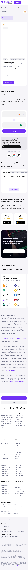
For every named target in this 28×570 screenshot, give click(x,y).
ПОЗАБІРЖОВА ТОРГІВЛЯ (13, 536)
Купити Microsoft (19, 475)
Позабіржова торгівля (6, 423)
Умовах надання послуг (10, 370)
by (4, 520)
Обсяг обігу (17, 66)
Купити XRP (4, 471)
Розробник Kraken (19, 421)
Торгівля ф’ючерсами (6, 421)
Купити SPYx (4, 491)
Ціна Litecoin (4, 454)
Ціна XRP (3, 449)
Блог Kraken (18, 419)
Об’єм (4, 71)
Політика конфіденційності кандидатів (9, 513)
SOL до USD (18, 451)
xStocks (11, 531)
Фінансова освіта (19, 481)
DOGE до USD (18, 453)
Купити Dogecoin (5, 469)
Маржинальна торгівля (6, 419)
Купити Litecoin (5, 477)
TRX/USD (17, 456)
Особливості (4, 413)
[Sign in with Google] (14, 155)
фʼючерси (17, 338)
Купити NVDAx (4, 485)
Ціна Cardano (4, 451)
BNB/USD (17, 449)
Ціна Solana (4, 453)
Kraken (2, 525)
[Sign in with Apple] (9, 155)
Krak (2, 536)
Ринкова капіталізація (7, 66)
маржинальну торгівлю (8, 338)
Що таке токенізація (20, 491)
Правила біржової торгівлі (17, 509)
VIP (21, 525)
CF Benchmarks (17, 531)
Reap (22, 531)
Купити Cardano (5, 473)
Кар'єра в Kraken (19, 417)
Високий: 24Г (18, 71)
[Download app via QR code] (19, 155)
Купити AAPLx (4, 489)
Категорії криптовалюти (7, 456)
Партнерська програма (20, 425)
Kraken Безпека (19, 415)
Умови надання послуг (6, 509)
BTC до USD (18, 443)
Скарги (16, 433)
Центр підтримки (19, 431)
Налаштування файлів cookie (7, 506)
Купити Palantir (18, 473)
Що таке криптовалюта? (21, 484)
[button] (4, 59)
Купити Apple (18, 469)
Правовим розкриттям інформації (15, 565)
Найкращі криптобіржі (20, 495)
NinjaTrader (13, 525)
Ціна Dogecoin (4, 447)
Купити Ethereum (5, 467)
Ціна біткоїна (4, 443)
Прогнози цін (4, 458)
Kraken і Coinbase (19, 497)
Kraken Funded (5, 435)
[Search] (23, 2)
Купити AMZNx (5, 493)
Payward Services (5, 531)
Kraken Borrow (4, 433)
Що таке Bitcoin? (19, 489)
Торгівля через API (5, 427)
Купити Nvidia (18, 465)
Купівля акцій (19, 463)
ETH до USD (17, 445)
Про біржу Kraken (19, 413)
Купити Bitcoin (4, 465)
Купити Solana (4, 475)
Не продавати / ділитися (19, 506)
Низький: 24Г (5, 75)
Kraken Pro (7, 525)
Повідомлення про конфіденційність (9, 504)
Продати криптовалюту (7, 417)
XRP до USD (18, 447)
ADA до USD (18, 454)
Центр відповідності (5, 507)
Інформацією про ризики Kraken (16, 381)
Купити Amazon (18, 471)
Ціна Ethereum (4, 445)
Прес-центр (18, 423)
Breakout (18, 525)
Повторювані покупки (6, 431)
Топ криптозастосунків (20, 493)
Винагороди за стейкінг (7, 429)
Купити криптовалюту (6, 415)
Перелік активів (19, 427)
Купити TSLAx (4, 487)
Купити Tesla (18, 467)
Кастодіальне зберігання (6, 537)
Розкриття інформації (5, 511)
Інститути (3, 425)
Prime (5, 536)
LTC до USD (17, 458)
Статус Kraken (18, 429)
